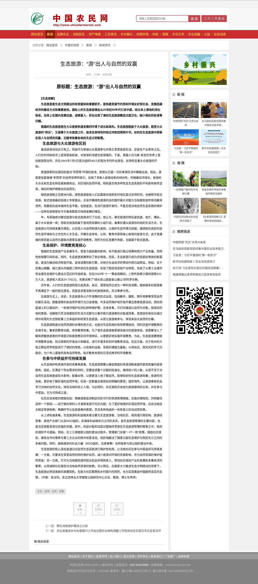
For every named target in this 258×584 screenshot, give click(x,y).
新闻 (50, 34)
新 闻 (180, 94)
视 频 (180, 163)
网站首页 (37, 34)
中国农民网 (72, 45)
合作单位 (142, 556)
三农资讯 (111, 34)
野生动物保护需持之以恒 (72, 526)
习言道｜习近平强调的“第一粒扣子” (195, 255)
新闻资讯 (104, 45)
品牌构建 (183, 556)
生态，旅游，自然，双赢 (50, 491)
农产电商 (95, 34)
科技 (155, 34)
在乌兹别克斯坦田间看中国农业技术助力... (199, 248)
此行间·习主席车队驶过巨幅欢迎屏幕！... (198, 268)
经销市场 (142, 34)
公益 (207, 34)
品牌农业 (63, 34)
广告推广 (170, 556)
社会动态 (220, 34)
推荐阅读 (183, 231)
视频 (165, 34)
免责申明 (101, 556)
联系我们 (156, 556)
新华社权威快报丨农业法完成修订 (194, 261)
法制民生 (79, 34)
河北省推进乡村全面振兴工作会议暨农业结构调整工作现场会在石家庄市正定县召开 (109, 530)
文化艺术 (178, 34)
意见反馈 (129, 556)
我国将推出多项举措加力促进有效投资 (197, 274)
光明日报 (107, 74)
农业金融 (194, 34)
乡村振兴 (127, 34)
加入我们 (115, 556)
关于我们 (88, 556)
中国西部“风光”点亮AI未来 (189, 242)
